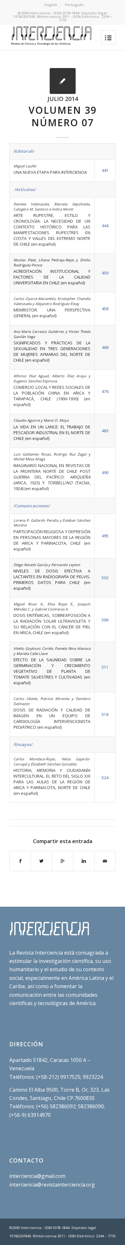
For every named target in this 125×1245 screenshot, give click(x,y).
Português (74, 4)
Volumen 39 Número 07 (63, 116)
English (51, 4)
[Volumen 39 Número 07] (63, 81)
